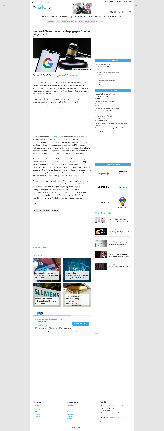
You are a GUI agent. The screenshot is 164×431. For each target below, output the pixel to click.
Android (59, 164)
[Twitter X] (126, 12)
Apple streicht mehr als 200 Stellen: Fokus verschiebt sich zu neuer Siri (46, 275)
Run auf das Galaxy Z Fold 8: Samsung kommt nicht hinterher (119, 220)
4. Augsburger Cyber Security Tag (105, 80)
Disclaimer (37, 416)
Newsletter (70, 414)
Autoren (69, 419)
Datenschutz (38, 410)
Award (69, 412)
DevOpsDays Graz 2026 (102, 64)
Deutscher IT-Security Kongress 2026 (107, 72)
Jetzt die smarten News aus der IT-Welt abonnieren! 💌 (49, 320)
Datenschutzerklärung (71, 331)
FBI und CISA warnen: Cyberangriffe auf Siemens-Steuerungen (45, 301)
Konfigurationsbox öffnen (117, 417)
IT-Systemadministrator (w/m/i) (105, 101)
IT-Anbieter (70, 416)
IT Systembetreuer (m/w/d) (103, 116)
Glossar (69, 408)
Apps (47, 210)
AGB (35, 412)
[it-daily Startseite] (45, 7)
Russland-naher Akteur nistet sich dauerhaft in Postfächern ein (119, 243)
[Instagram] (119, 12)
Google (55, 136)
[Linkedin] (115, 12)
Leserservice (71, 410)
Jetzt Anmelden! (81, 324)
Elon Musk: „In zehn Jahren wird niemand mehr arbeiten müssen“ (119, 255)
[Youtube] (130, 12)
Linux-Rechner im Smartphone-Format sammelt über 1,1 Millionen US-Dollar (77, 275)
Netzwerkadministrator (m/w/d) (105, 94)
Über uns (37, 408)
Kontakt (36, 406)
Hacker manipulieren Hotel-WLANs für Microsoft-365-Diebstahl (120, 267)
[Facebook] (123, 12)
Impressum (37, 414)
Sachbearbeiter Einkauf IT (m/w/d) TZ (107, 109)
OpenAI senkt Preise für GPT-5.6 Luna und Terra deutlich (119, 232)
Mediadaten (70, 406)
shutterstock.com (110, 422)
